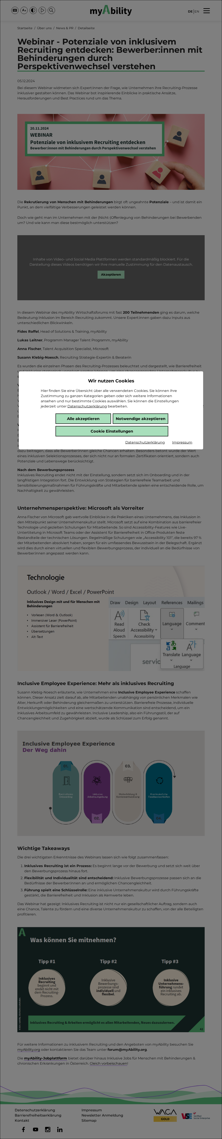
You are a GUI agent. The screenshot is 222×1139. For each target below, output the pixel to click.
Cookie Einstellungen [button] (112, 431)
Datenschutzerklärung (87, 406)
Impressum (182, 442)
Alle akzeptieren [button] (83, 418)
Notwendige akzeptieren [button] (140, 418)
